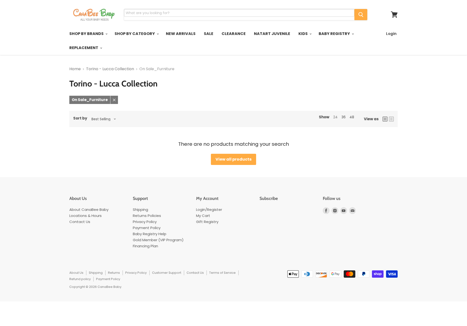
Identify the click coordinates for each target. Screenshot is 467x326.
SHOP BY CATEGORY (135, 33)
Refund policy (80, 279)
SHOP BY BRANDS (86, 33)
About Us (76, 272)
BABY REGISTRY (335, 33)
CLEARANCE (234, 33)
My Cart (203, 215)
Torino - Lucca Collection (110, 69)
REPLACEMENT (84, 48)
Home (75, 69)
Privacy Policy (145, 221)
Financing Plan (145, 246)
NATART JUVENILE (272, 33)
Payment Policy (147, 227)
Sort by (80, 118)
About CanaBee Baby (88, 209)
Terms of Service (222, 272)
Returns (114, 272)
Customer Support (166, 272)
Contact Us (79, 221)
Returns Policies (147, 215)
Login (391, 33)
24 (335, 117)
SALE (208, 33)
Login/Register (209, 209)
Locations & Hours (85, 215)
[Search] (360, 14)
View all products (233, 159)
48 (352, 117)
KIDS (303, 33)
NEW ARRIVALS (181, 33)
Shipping (140, 209)
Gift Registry (207, 221)
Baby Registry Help (149, 233)
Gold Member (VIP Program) (158, 239)
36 (343, 117)
